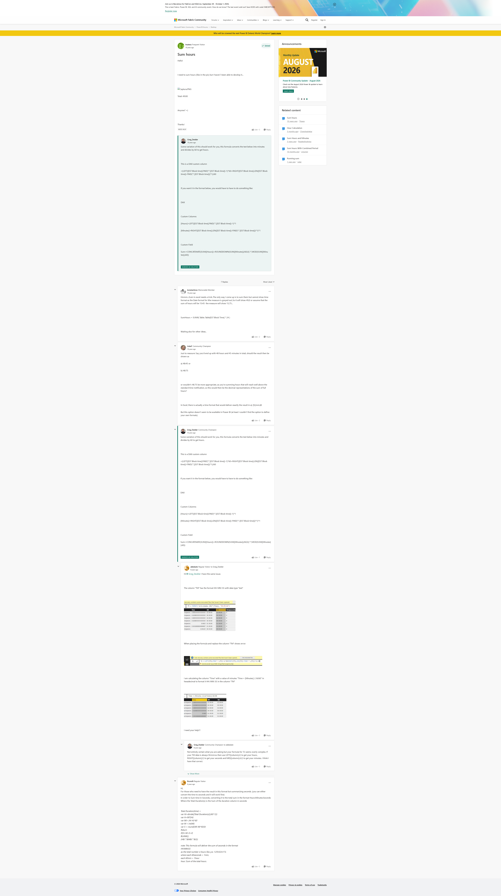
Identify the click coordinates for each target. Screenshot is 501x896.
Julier (299, 162)
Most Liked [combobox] (269, 282)
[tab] (301, 99)
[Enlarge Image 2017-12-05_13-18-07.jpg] (209, 616)
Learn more (276, 33)
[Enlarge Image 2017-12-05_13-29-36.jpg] (223, 661)
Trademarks (322, 885)
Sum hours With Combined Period (302, 148)
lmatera (188, 44)
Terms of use (310, 885)
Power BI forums (202, 27)
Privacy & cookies (295, 885)
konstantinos (192, 290)
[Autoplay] (298, 99)
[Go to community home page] (190, 20)
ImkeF (189, 346)
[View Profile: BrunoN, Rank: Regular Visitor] (183, 782)
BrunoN (190, 781)
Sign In (323, 20)
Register (314, 20)
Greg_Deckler (192, 139)
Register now (171, 11)
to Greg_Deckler (217, 566)
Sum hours (292, 117)
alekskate (194, 566)
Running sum (293, 158)
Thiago (302, 121)
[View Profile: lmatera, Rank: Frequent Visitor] (181, 46)
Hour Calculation (294, 128)
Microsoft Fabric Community (184, 27)
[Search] (307, 20)
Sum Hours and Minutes (298, 138)
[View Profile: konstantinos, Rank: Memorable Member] (183, 291)
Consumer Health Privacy (208, 890)
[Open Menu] (325, 27)
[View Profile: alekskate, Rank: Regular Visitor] (186, 568)
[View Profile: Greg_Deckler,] (183, 141)
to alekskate (228, 744)
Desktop (213, 27)
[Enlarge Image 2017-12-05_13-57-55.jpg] (205, 706)
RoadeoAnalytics (304, 141)
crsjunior (304, 151)
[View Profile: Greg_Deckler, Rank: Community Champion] (183, 431)
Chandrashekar (306, 131)
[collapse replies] (175, 289)
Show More (194, 773)
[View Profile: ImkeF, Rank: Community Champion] (183, 347)
